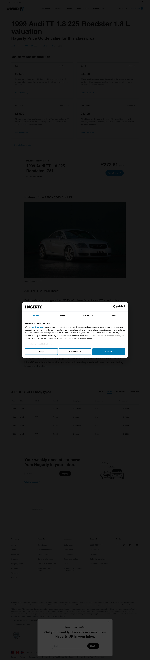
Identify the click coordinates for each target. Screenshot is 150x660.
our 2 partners (38, 327)
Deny (41, 352)
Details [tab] (62, 315)
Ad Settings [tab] (88, 315)
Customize (73, 352)
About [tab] (114, 315)
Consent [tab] (35, 315)
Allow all (108, 352)
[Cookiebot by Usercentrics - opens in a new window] (115, 307)
